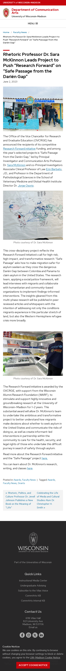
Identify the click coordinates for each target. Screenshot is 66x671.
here (30, 468)
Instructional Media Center (33, 580)
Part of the (33, 562)
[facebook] (22, 635)
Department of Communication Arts (35, 11)
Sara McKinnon (16, 165)
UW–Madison (21, 2)
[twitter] (35, 635)
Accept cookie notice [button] (33, 665)
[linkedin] (41, 635)
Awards (17, 479)
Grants (21, 483)
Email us (33, 627)
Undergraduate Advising (33, 585)
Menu (31, 23)
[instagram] (28, 635)
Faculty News (29, 479)
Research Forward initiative (19, 148)
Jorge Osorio (26, 185)
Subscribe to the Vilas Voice (33, 590)
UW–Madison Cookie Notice (45, 657)
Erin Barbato (54, 169)
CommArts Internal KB (33, 600)
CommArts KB (33, 595)
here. (45, 458)
